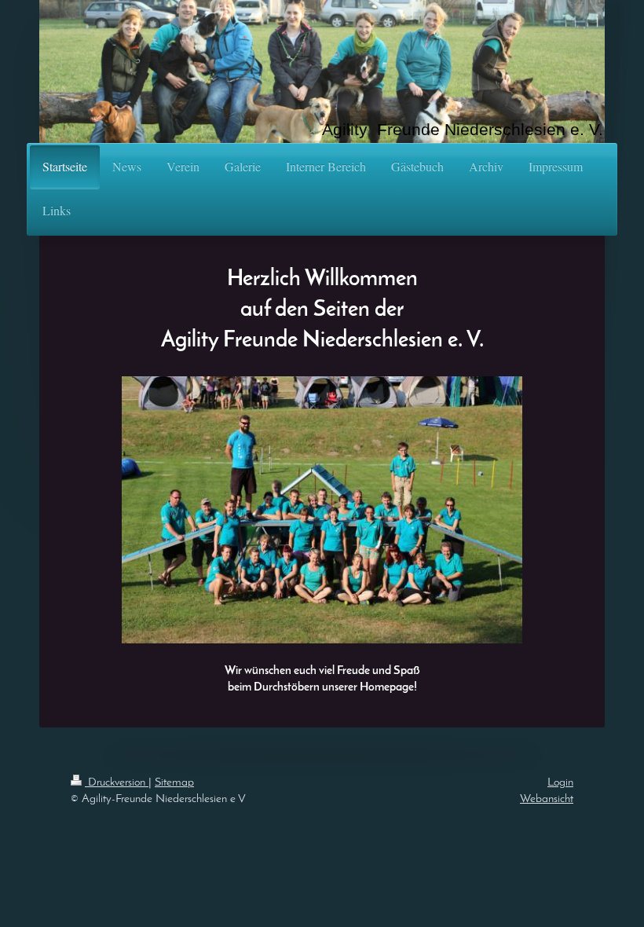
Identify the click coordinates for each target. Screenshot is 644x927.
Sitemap (174, 783)
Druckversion (116, 783)
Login (560, 783)
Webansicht (546, 799)
